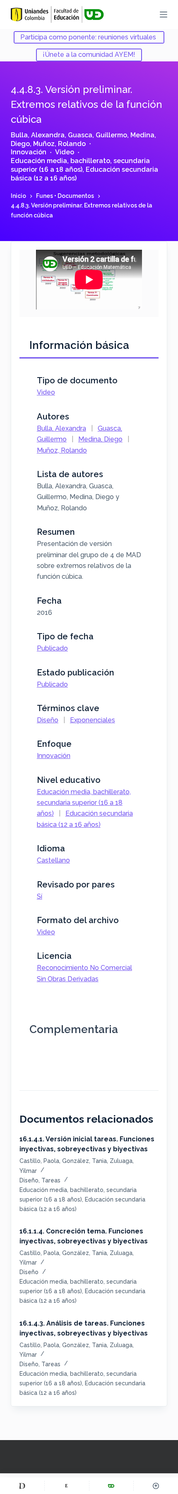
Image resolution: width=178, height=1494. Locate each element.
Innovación (28, 152)
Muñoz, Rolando (59, 144)
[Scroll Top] (156, 1485)
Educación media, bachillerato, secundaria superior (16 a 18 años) (80, 165)
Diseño (47, 720)
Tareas (50, 1180)
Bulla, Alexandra (38, 135)
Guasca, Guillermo (97, 135)
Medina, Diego (100, 439)
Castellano (53, 860)
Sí (39, 896)
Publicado (52, 648)
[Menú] (163, 14)
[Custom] (22, 1485)
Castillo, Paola (39, 1161)
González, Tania (84, 1161)
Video (64, 152)
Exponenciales (92, 720)
